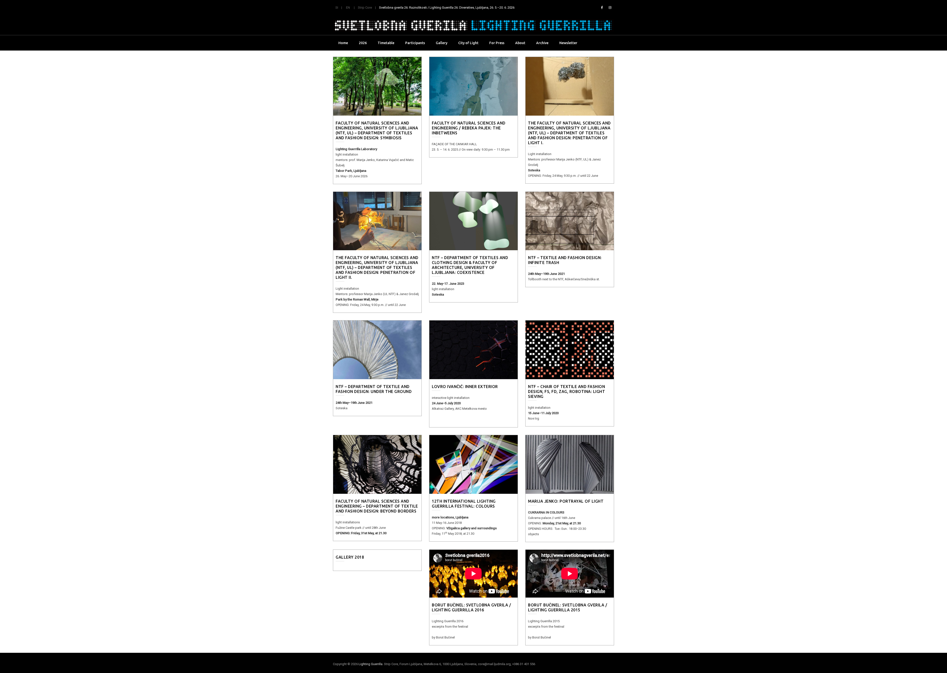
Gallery (441, 43)
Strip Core (365, 7)
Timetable (386, 43)
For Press (496, 43)
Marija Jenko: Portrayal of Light (565, 501)
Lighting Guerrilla (370, 664)
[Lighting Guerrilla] (473, 25)
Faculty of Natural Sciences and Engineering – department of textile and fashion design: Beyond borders (377, 506)
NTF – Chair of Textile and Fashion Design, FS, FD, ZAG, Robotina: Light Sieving (566, 391)
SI (336, 7)
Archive (542, 43)
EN (348, 7)
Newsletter (568, 43)
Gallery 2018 (350, 557)
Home (343, 43)
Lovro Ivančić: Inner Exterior (465, 386)
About (520, 43)
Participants (415, 43)
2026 (363, 43)
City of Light (468, 43)
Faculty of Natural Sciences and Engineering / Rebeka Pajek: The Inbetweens (469, 128)
